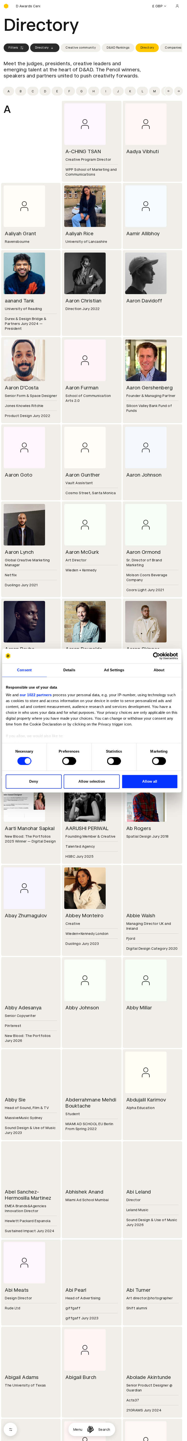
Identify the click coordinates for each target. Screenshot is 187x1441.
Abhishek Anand (84, 1192)
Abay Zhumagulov (26, 915)
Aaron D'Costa (22, 388)
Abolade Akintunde (148, 1377)
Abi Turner (138, 1290)
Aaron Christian (83, 301)
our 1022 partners (36, 695)
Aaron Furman (81, 388)
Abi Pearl (75, 1290)
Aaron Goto (18, 475)
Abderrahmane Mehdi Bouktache (90, 1103)
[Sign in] (177, 6)
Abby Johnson (82, 1008)
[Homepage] (90, 1429)
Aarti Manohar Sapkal (30, 828)
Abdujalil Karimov (146, 1100)
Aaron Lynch (19, 552)
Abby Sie (15, 1100)
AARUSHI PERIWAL (87, 828)
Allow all (149, 781)
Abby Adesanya (23, 1008)
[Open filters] (10, 1429)
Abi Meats (17, 1290)
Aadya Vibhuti (142, 151)
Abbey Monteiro (84, 915)
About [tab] (159, 670)
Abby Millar (139, 1008)
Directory (42, 47)
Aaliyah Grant (20, 233)
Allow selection (91, 781)
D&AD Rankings (118, 47)
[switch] (69, 761)
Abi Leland (138, 1192)
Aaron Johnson (144, 475)
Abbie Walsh (140, 915)
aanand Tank (19, 301)
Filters (13, 47)
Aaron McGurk (82, 552)
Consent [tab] (24, 670)
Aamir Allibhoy (143, 233)
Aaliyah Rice (79, 233)
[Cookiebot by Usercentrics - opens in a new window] (156, 656)
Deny (33, 781)
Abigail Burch (80, 1377)
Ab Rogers (138, 828)
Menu (78, 1429)
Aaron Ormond (143, 552)
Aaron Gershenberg (149, 388)
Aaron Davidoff (144, 301)
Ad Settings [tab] (114, 670)
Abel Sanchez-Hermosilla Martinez (28, 1195)
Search (104, 1429)
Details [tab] (69, 670)
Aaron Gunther (82, 475)
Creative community (80, 47)
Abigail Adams (22, 1377)
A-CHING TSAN (83, 151)
